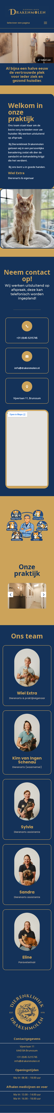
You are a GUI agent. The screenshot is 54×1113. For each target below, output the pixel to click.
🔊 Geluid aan (44, 59)
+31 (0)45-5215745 (27, 338)
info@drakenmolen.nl (27, 1061)
